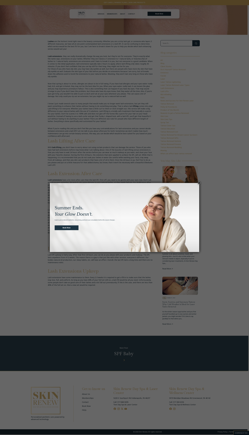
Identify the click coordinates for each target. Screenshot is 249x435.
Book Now (67, 228)
